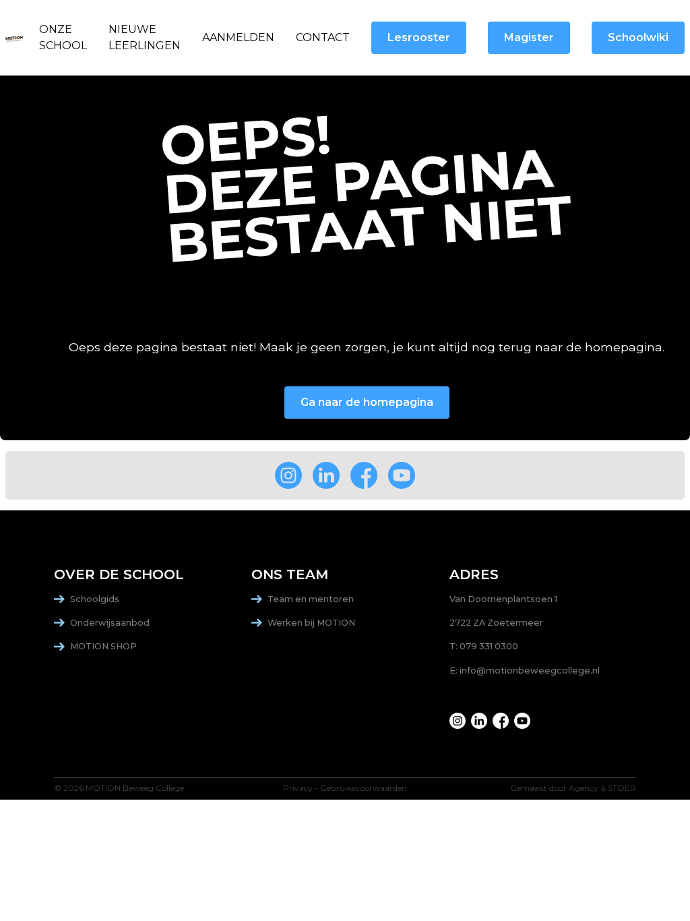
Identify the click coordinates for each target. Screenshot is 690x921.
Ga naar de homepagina (367, 402)
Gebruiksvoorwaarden (363, 788)
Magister (529, 37)
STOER (622, 788)
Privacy (298, 788)
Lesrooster (418, 37)
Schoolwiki (638, 37)
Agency (583, 788)
